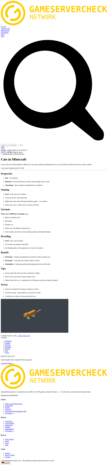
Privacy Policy (10, 455)
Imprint (7, 453)
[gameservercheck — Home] (54, 25)
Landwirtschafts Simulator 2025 (15, 411)
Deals (7, 441)
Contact (7, 457)
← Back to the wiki (23, 336)
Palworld (8, 409)
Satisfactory (9, 406)
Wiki (6, 445)
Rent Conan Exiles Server (13, 404)
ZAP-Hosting (9, 423)
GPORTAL (9, 421)
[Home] (3, 147)
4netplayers (9, 425)
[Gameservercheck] (54, 388)
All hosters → (9, 431)
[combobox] (10, 145)
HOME (3, 150)
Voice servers (9, 439)
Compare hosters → (7, 363)
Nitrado (7, 427)
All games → (9, 413)
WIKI (9, 150)
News (7, 443)
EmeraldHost (9, 429)
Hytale (7, 407)
